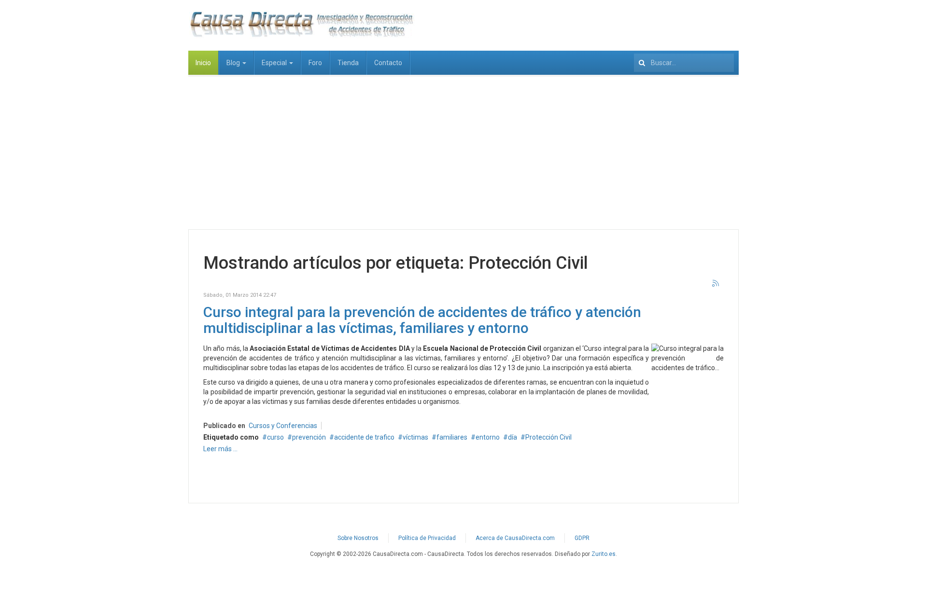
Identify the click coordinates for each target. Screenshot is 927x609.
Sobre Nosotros (358, 538)
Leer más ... (220, 449)
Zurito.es (603, 554)
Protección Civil (548, 437)
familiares (451, 437)
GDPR (582, 538)
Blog (233, 63)
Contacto (388, 63)
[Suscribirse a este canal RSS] (716, 284)
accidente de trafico (364, 437)
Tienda (348, 63)
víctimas (415, 437)
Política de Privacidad (427, 538)
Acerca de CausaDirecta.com (515, 538)
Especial (275, 63)
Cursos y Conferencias (283, 425)
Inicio (203, 63)
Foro (315, 63)
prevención (309, 437)
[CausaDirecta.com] (301, 24)
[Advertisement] (463, 147)
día (512, 437)
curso (275, 437)
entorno (488, 437)
